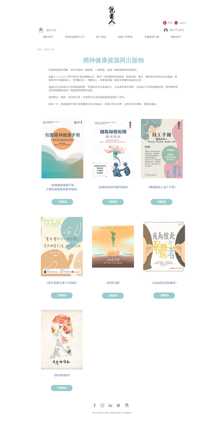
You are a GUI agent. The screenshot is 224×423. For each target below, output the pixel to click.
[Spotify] (118, 405)
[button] (48, 37)
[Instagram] (102, 405)
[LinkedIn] (110, 405)
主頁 (39, 50)
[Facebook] (94, 405)
